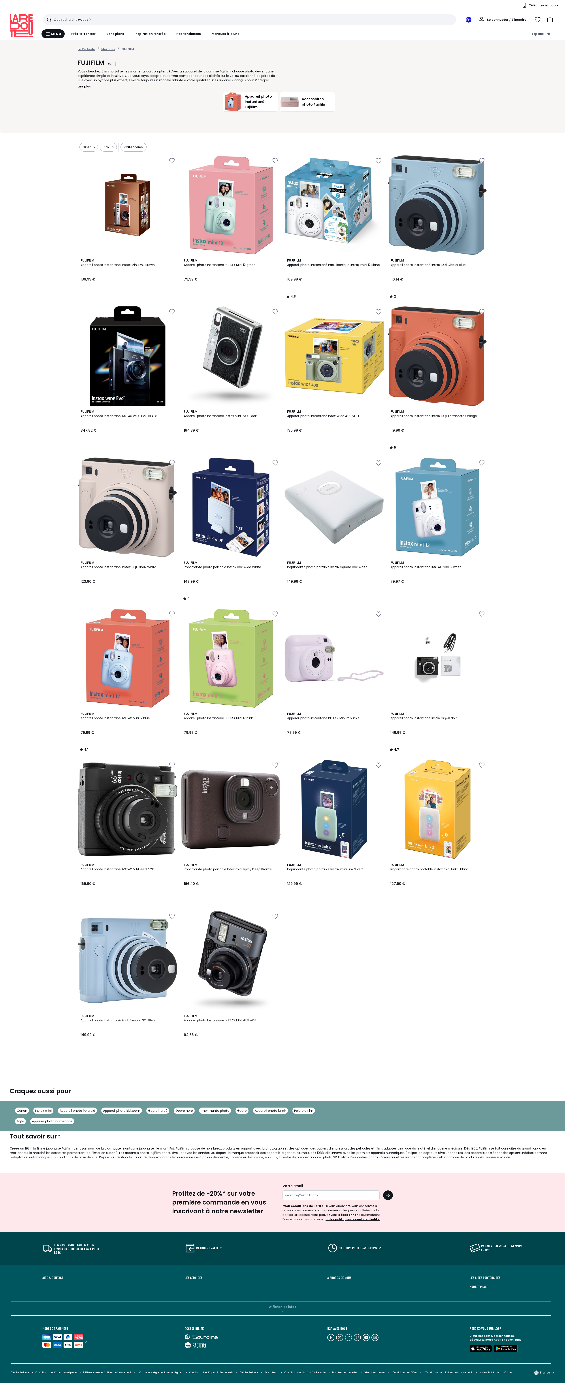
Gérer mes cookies (374, 1372)
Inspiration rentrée (150, 34)
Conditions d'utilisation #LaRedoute (305, 1372)
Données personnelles (345, 1372)
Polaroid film (303, 1110)
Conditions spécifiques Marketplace (56, 1372)
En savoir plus (511, 1339)
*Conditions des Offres (404, 1372)
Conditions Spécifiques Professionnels (211, 1372)
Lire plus (84, 86)
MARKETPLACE (479, 1287)
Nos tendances (188, 34)
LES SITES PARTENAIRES (485, 1278)
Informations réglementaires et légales (160, 1372)
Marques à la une (225, 34)
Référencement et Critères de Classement (107, 1372)
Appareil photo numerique (52, 1121)
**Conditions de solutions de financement (448, 1372)
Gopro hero (184, 1110)
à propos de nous (339, 1278)
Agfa (20, 1121)
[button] (550, 19)
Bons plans (115, 34)
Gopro (242, 1110)
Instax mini (43, 1110)
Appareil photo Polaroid (77, 1110)
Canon (22, 1110)
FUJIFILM (127, 49)
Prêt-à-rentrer (83, 34)
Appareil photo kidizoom (121, 1110)
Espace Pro (541, 34)
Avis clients (271, 1372)
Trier (87, 147)
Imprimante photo (215, 1110)
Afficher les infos (282, 1307)
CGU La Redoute (249, 1372)
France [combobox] (545, 1372)
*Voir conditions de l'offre (302, 1206)
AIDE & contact (53, 1278)
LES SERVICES (193, 1278)
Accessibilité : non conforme (495, 1372)
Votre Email (292, 1185)
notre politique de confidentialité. (353, 1219)
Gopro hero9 (158, 1110)
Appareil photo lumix (270, 1110)
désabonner (348, 1215)
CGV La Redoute (20, 1372)
